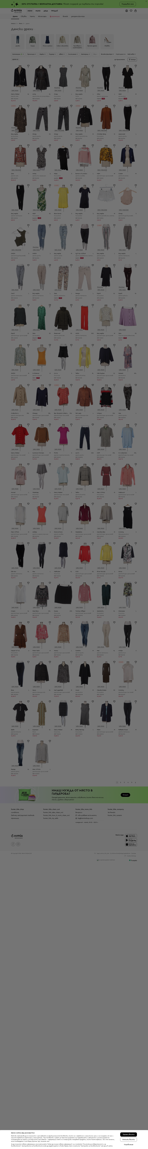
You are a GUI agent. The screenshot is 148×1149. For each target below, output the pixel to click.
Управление (128, 1144)
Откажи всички (128, 1139)
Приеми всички (129, 1134)
